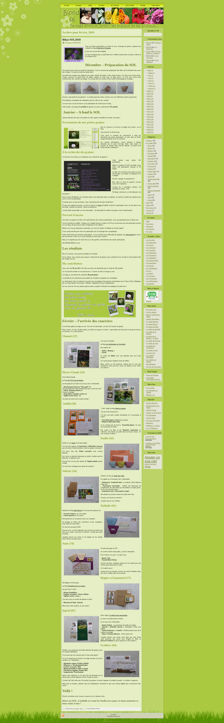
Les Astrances (151, 248)
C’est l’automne (152, 57)
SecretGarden (151, 364)
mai (151, 78)
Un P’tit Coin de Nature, (76, 380)
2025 (150, 91)
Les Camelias (150, 250)
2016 (150, 114)
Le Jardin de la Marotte (151, 333)
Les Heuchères (151, 263)
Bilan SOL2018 (71, 39)
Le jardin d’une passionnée (118, 615)
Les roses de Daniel (153, 420)
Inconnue (151, 166)
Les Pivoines (150, 276)
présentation (130, 235)
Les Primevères (151, 279)
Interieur (150, 169)
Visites (148, 213)
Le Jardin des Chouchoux (150, 347)
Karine (69, 43)
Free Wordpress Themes (114, 721)
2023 (150, 96)
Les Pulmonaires (152, 281)
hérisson (147, 464)
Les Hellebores (151, 258)
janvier (152, 88)
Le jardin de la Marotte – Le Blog (152, 337)
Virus (147, 466)
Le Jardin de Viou (152, 343)
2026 (150, 70)
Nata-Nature (78, 510)
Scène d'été (152, 184)
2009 (150, 132)
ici (118, 132)
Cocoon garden (151, 312)
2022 (150, 99)
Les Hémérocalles (152, 260)
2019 (150, 106)
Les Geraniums (151, 255)
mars (151, 83)
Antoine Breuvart (152, 403)
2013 (150, 122)
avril (151, 81)
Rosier (150, 177)
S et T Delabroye (152, 428)
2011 (150, 127)
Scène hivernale (153, 186)
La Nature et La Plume (152, 443)
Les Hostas (150, 266)
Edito (148, 221)
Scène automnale (153, 179)
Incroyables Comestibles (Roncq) (153, 379)
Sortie (150, 200)
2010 (150, 130)
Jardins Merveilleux (152, 319)
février (152, 86)
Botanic (150, 151)
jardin (74, 443)
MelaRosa (149, 423)
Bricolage (151, 153)
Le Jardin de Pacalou (153, 341)
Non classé (150, 208)
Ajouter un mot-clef (152, 459)
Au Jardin (76, 708)
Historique (149, 226)
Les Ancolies (150, 240)
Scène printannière (154, 191)
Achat (150, 146)
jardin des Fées (119, 476)
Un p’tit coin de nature (153, 367)
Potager (150, 174)
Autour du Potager (152, 375)
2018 (150, 109)
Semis (150, 195)
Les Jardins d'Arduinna (150, 356)
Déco (148, 203)
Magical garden (120, 408)
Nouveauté (153, 464)
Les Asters (149, 245)
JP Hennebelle (151, 415)
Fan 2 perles (150, 388)
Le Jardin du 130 (151, 350)
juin (151, 75)
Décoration (151, 158)
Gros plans (150, 224)
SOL (81, 708)
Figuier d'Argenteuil (150, 438)
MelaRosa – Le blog (153, 426)
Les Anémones (151, 242)
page (100, 205)
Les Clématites (151, 253)
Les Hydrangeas (151, 268)
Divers (148, 205)
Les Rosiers (150, 284)
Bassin (150, 148)
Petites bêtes (152, 171)
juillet (151, 73)
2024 (150, 94)
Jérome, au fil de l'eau (153, 413)
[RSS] (63, 715)
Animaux (149, 140)
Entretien (151, 161)
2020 (150, 104)
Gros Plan (151, 164)
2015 (150, 117)
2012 (150, 124)
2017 (150, 111)
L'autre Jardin (150, 418)
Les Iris (148, 271)
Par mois (149, 232)
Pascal (148, 43)
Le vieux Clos (150, 353)
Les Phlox (149, 273)
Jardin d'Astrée (151, 410)
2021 (150, 101)
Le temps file (151, 48)
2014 (150, 119)
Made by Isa (150, 395)
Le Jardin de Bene (152, 327)
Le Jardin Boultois (152, 322)
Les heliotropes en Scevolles (115, 344)
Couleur (150, 156)
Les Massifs (150, 229)
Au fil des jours (151, 310)
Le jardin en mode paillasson (150, 445)
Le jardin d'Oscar (152, 324)
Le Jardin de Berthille (153, 329)
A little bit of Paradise (103, 48)
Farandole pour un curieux (76, 586)
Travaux (149, 210)
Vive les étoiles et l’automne (153, 52)
